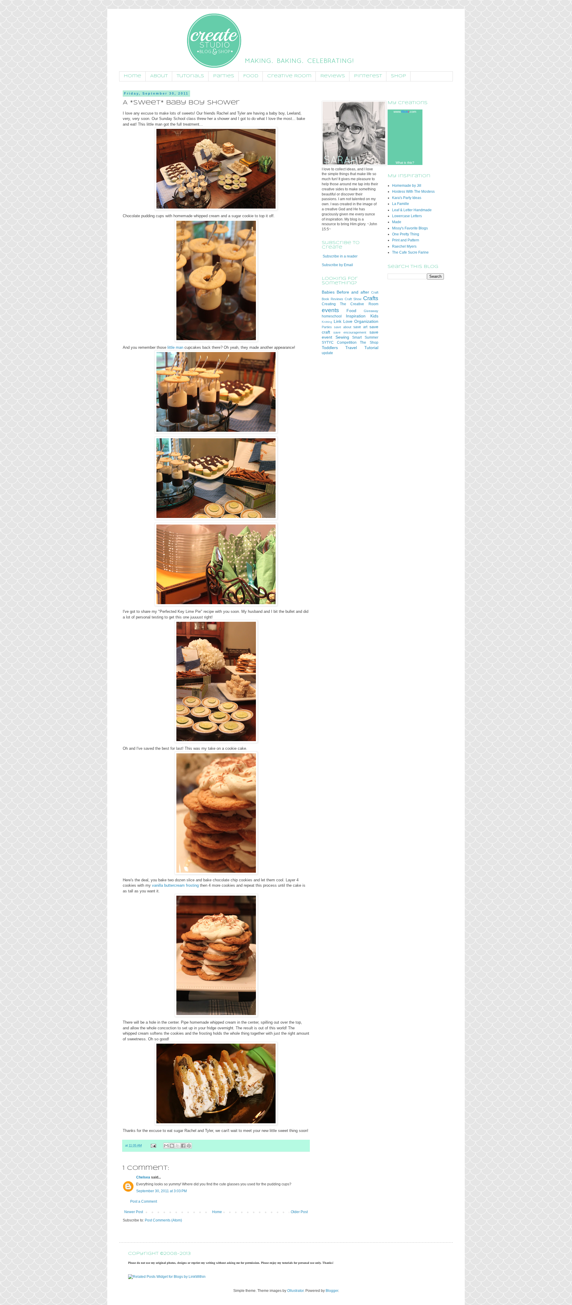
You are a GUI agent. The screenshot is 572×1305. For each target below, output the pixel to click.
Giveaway (371, 311)
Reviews (332, 76)
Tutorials (190, 76)
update (327, 353)
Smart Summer (365, 337)
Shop (398, 76)
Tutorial (371, 347)
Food (250, 76)
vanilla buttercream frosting (175, 885)
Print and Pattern (405, 240)
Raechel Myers (404, 246)
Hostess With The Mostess (413, 191)
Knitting (327, 321)
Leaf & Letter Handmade (412, 210)
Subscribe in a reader (340, 256)
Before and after (353, 292)
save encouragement (349, 332)
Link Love (343, 321)
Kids (374, 316)
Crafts (370, 298)
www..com (405, 111)
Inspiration (356, 316)
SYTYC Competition (339, 342)
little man (175, 347)
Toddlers (330, 347)
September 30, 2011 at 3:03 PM (161, 1191)
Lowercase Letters (407, 216)
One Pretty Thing (405, 234)
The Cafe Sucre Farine (410, 252)
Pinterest (368, 76)
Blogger (332, 1291)
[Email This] (166, 1146)
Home (132, 76)
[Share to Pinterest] (189, 1146)
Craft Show (353, 299)
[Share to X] (178, 1146)
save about (342, 327)
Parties (223, 76)
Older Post (299, 1212)
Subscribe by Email (337, 265)
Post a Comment (143, 1201)
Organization (366, 321)
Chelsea (143, 1177)
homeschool (332, 316)
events (330, 310)
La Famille (400, 204)
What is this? (405, 162)
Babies (328, 292)
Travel (351, 347)
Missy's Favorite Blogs (410, 228)
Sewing (342, 337)
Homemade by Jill (406, 185)
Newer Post (133, 1212)
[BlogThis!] (172, 1146)
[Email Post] (153, 1145)
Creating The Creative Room (350, 304)
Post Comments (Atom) (163, 1220)
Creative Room (289, 76)
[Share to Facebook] (183, 1146)
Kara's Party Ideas (406, 198)
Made (396, 222)
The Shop (369, 342)
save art (360, 327)
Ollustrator (295, 1291)
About (159, 76)
